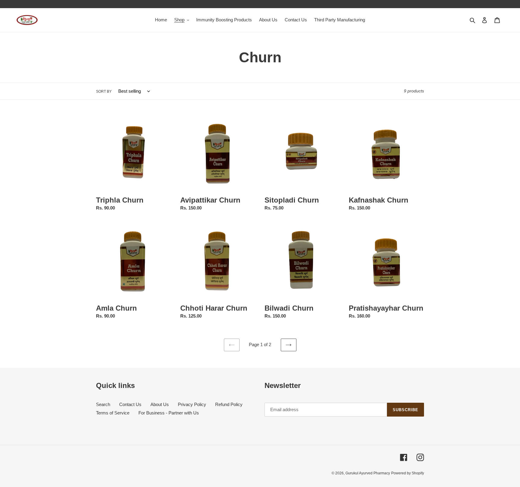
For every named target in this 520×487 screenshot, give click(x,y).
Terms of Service (112, 412)
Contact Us (130, 404)
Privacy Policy (192, 404)
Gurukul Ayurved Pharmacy (367, 473)
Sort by (104, 91)
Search (103, 404)
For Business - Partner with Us (168, 412)
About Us (159, 404)
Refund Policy (229, 404)
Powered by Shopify (407, 473)
